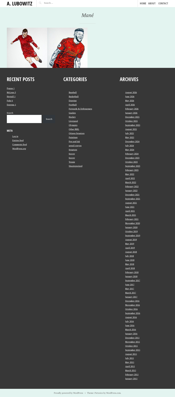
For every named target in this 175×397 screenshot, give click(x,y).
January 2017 (131, 296)
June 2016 (129, 325)
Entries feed (18, 140)
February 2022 (131, 186)
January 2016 (131, 333)
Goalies (72, 112)
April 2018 (130, 268)
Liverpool (73, 121)
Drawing (73, 100)
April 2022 (130, 178)
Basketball (74, 96)
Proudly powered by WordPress (68, 393)
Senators (73, 149)
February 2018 (131, 272)
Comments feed (19, 144)
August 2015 (131, 354)
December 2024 (132, 141)
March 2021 (130, 215)
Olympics (73, 125)
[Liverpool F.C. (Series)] (67, 48)
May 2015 (129, 362)
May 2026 (129, 100)
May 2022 (129, 174)
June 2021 (129, 207)
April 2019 (130, 247)
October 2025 (131, 121)
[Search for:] (55, 3)
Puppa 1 (10, 88)
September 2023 (132, 166)
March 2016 (130, 329)
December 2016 (132, 301)
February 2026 (131, 108)
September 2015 (132, 350)
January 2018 (131, 276)
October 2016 (131, 309)
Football (73, 104)
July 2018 (129, 256)
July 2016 (129, 321)
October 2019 (131, 231)
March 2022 (130, 182)
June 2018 (129, 260)
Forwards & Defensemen (80, 108)
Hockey (72, 117)
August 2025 (131, 129)
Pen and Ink (74, 141)
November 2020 (132, 223)
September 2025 (132, 125)
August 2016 (131, 317)
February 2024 (131, 153)
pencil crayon (75, 145)
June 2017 (129, 284)
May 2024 (129, 149)
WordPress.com (113, 393)
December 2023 (132, 157)
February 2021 (131, 219)
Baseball (73, 92)
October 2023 (131, 162)
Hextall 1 (11, 96)
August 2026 (131, 92)
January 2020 (131, 227)
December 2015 (132, 337)
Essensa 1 (11, 104)
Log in (15, 136)
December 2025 (132, 117)
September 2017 (132, 280)
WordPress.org (19, 148)
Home (143, 3)
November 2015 (132, 341)
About (152, 3)
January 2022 (131, 190)
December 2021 (132, 194)
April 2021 (130, 211)
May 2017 (129, 288)
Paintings (73, 137)
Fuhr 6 (10, 100)
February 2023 (131, 170)
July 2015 (129, 358)
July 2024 (129, 145)
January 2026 (131, 112)
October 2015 (131, 346)
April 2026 (130, 104)
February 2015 (131, 374)
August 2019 (131, 239)
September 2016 (132, 313)
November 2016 (132, 305)
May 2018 (129, 264)
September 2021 (132, 198)
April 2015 (130, 366)
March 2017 (130, 292)
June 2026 (129, 96)
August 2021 (131, 202)
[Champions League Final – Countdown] (27, 48)
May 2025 (129, 137)
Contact (163, 3)
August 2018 (131, 251)
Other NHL (74, 129)
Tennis (72, 162)
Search (10, 112)
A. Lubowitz (19, 3)
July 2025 (129, 133)
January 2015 (131, 378)
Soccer (72, 153)
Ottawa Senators (76, 133)
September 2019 (132, 235)
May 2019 (129, 243)
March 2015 (130, 370)
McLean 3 (11, 92)
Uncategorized (75, 166)
